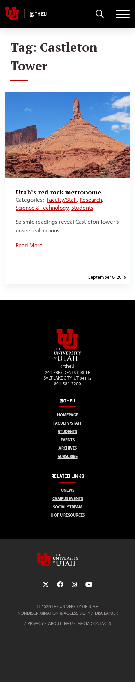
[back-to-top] (126, 668)
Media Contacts (94, 623)
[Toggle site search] (99, 14)
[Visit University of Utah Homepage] (12, 13)
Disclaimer (106, 613)
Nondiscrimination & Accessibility (54, 613)
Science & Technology (42, 207)
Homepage (67, 414)
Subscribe (68, 456)
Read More (29, 245)
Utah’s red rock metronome (58, 192)
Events (68, 439)
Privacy (36, 623)
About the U (60, 623)
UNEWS (67, 490)
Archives (67, 448)
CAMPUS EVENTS (67, 498)
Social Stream (67, 506)
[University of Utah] (67, 559)
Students (82, 207)
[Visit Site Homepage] (67, 359)
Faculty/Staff (62, 199)
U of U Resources (68, 515)
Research (91, 199)
